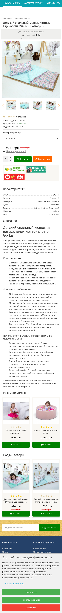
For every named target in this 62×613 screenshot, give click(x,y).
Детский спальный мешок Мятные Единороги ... (15, 500)
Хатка (22, 120)
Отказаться (31, 607)
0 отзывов (20, 117)
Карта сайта (39, 548)
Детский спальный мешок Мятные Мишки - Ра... (46, 500)
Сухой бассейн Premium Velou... (46, 431)
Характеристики (34, 3)
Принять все (31, 592)
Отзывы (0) (53, 3)
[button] (58, 105)
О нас (5, 552)
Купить (24, 159)
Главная (7, 18)
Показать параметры (14, 583)
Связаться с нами (42, 552)
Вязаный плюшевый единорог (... (16, 431)
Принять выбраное (31, 600)
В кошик (17, 514)
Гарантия (7, 548)
